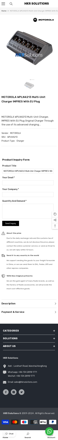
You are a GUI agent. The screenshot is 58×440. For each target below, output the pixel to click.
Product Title (9, 166)
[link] (27, 435)
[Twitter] (21, 392)
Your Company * (10, 189)
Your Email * (8, 177)
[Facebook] (6, 392)
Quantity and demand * (14, 201)
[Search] (11, 4)
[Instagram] (14, 392)
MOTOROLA (15, 133)
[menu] (3, 3)
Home (3, 11)
